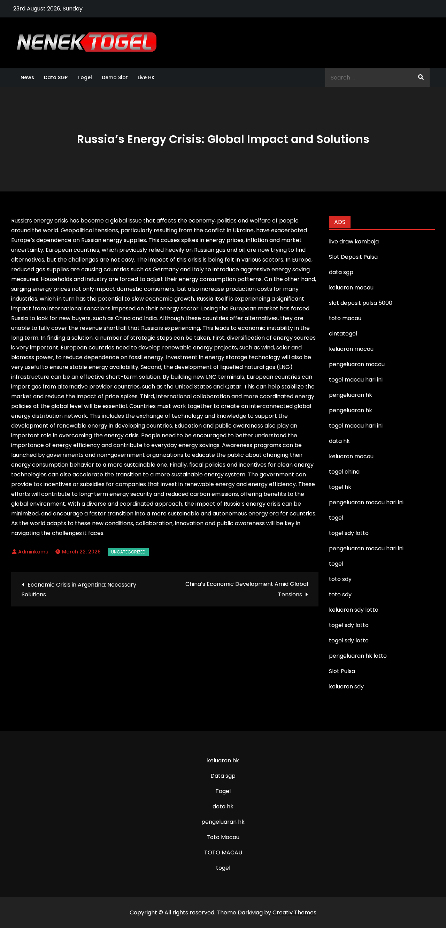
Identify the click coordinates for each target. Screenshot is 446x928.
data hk (223, 806)
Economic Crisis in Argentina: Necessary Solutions (79, 589)
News (27, 77)
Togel (84, 77)
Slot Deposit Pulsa (353, 257)
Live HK (146, 77)
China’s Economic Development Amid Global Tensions (246, 589)
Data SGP (56, 77)
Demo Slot (115, 77)
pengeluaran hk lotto (358, 656)
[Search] (421, 77)
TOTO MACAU (223, 852)
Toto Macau (223, 837)
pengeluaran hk (223, 822)
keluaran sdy (346, 686)
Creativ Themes (294, 912)
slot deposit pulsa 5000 (360, 303)
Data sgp (223, 776)
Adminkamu (33, 551)
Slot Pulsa (342, 671)
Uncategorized (128, 552)
